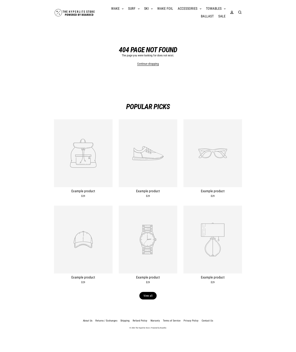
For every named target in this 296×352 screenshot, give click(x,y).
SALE (222, 16)
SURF (132, 8)
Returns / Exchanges (106, 320)
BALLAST (207, 16)
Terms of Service (172, 320)
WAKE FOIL (165, 8)
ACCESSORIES (188, 8)
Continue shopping (148, 63)
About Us (87, 320)
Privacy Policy (191, 320)
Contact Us (207, 320)
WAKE (115, 8)
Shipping (125, 320)
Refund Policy (140, 320)
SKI (147, 8)
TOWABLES (214, 8)
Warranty (155, 320)
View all (148, 295)
